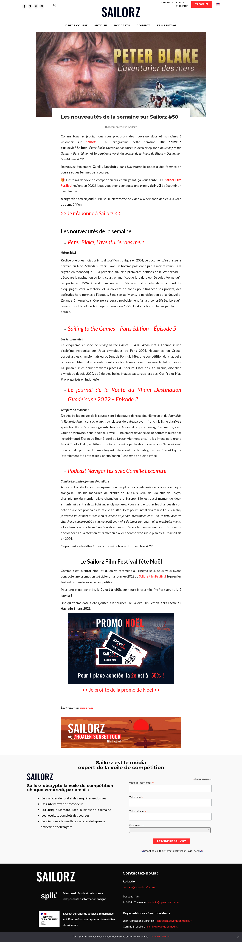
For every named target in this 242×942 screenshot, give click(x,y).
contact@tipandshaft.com (139, 887)
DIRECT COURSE (76, 25)
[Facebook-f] (24, 6)
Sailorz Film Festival (152, 576)
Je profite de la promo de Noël (121, 690)
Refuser (166, 936)
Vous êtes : (136, 825)
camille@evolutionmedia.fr (163, 926)
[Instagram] (35, 6)
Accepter (155, 936)
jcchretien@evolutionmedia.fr (174, 920)
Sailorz (132, 126)
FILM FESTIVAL (167, 25)
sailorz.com (86, 708)
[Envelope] (41, 6)
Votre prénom (138, 811)
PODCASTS (122, 25)
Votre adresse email (141, 782)
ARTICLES (101, 25)
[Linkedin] (30, 6)
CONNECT (143, 25)
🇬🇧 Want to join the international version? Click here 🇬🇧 (172, 850)
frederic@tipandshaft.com (163, 902)
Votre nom (136, 796)
